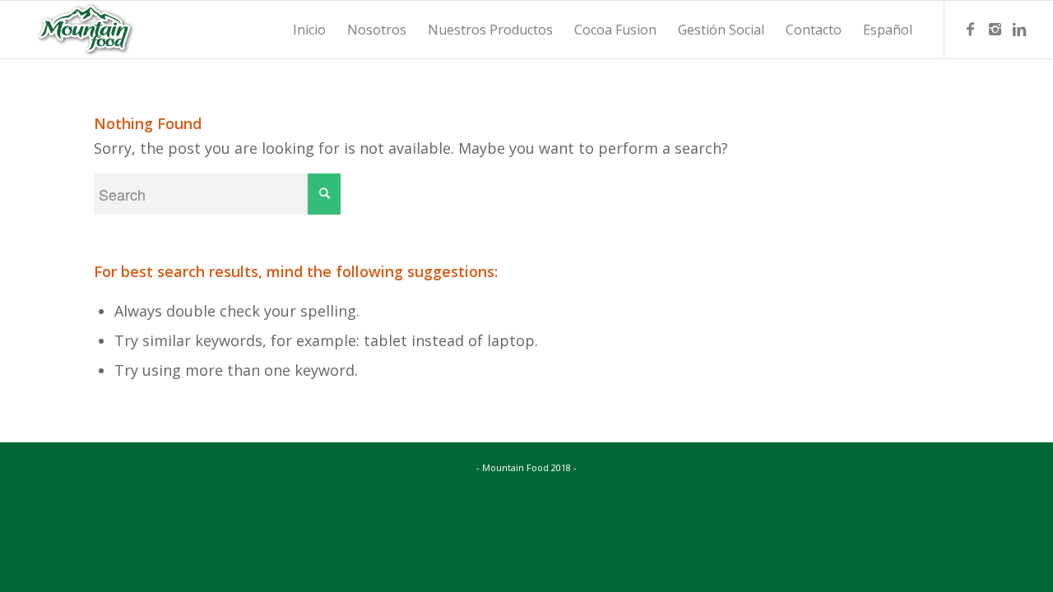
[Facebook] (970, 28)
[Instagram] (994, 28)
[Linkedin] (1019, 28)
